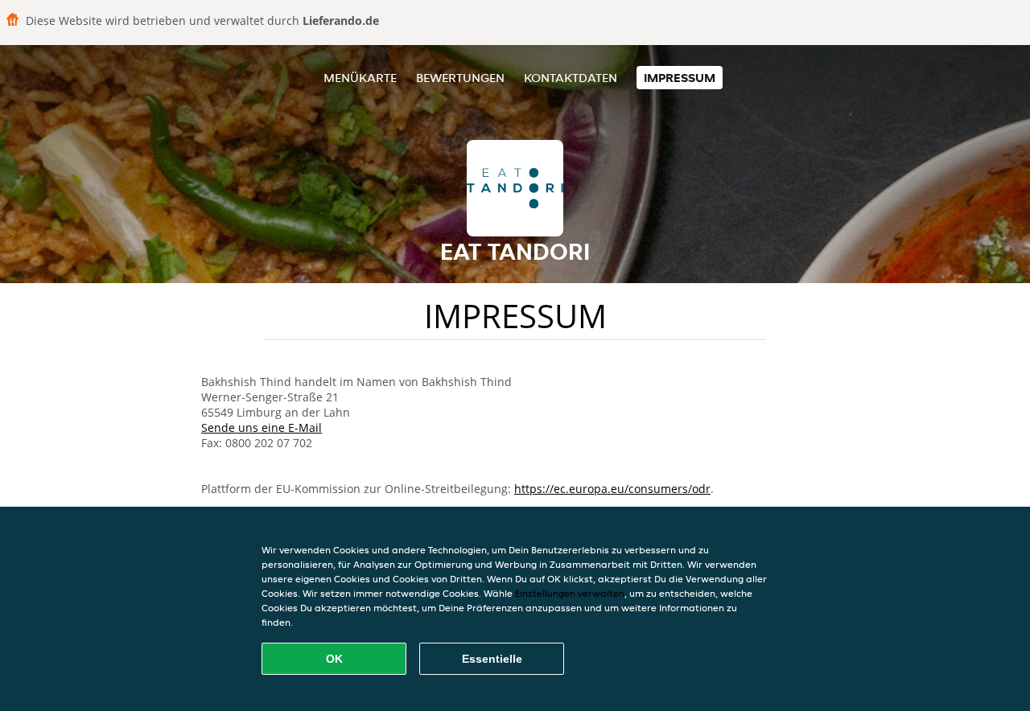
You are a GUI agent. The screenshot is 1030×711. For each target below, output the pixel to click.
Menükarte (360, 77)
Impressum (679, 77)
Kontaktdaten (570, 77)
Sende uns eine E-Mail (261, 427)
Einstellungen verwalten (569, 593)
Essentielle (492, 658)
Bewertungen (460, 77)
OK (334, 658)
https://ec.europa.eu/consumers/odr (612, 488)
